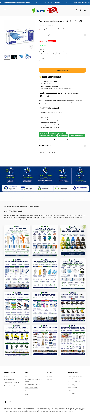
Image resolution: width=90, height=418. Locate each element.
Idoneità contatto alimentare (77, 135)
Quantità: (41, 58)
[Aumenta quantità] (48, 62)
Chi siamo (49, 376)
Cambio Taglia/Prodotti (31, 387)
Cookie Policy (71, 393)
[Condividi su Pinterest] (52, 152)
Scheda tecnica (43, 133)
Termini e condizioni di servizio (76, 382)
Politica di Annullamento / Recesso (77, 379)
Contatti (6, 376)
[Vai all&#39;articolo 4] (28, 56)
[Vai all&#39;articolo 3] (21, 56)
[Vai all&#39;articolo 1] (7, 56)
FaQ (26, 376)
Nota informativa (63, 135)
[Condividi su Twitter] (49, 152)
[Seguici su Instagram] (10, 402)
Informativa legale (72, 387)
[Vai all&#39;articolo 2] (14, 57)
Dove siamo (50, 379)
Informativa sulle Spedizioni (32, 384)
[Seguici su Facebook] (5, 402)
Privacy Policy (71, 385)
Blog (26, 394)
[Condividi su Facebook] (46, 152)
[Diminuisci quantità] (41, 62)
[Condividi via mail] (55, 152)
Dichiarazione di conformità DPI (57, 133)
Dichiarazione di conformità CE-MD (48, 135)
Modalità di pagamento (31, 391)
